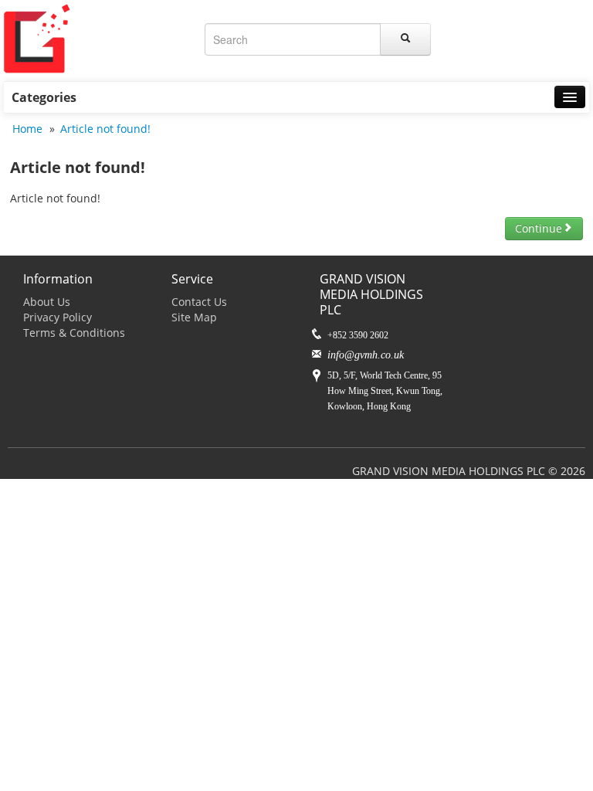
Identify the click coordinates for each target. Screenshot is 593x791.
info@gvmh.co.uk (365, 355)
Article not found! (105, 128)
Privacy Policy (57, 317)
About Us (46, 301)
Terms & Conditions (74, 332)
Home (27, 128)
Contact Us (199, 301)
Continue (538, 228)
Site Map (194, 317)
